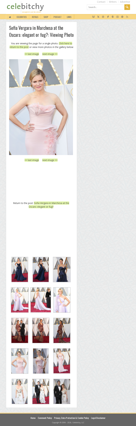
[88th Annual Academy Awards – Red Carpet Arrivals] (41, 107)
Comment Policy (45, 418)
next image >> (50, 54)
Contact (101, 1)
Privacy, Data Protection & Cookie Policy (71, 418)
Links (69, 17)
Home (33, 418)
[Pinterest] (122, 16)
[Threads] (112, 16)
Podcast (58, 17)
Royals (35, 17)
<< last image (32, 54)
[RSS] (127, 16)
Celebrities (22, 17)
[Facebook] (108, 16)
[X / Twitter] (98, 16)
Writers (113, 1)
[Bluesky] (93, 16)
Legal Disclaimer (98, 418)
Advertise (125, 1)
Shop (46, 17)
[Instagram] (103, 16)
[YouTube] (117, 16)
